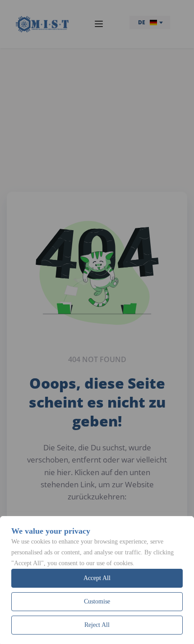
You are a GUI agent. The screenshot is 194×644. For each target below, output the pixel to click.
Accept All (97, 578)
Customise (97, 601)
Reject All (97, 624)
